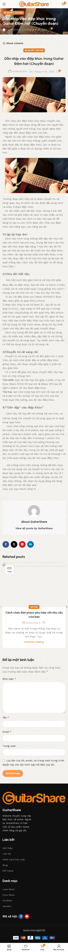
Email (6, 731)
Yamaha (6, 906)
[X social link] (14, 544)
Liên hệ (6, 853)
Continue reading (34, 642)
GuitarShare (13, 29)
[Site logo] (34, 3)
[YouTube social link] (26, 916)
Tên (5, 717)
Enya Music (8, 895)
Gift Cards (8, 870)
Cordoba (7, 900)
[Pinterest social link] (22, 544)
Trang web (9, 746)
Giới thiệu (7, 848)
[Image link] (34, 797)
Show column (14, 43)
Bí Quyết (9, 13)
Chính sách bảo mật (13, 859)
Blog (5, 865)
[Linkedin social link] (30, 544)
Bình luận (9, 678)
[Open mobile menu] (4, 4)
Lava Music (8, 889)
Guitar (18, 13)
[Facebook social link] (5, 544)
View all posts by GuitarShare (34, 528)
